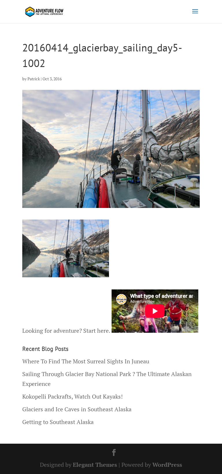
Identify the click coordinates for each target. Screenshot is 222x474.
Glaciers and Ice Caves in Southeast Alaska (77, 409)
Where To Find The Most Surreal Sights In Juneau (85, 361)
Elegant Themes (95, 465)
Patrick (33, 78)
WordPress (167, 465)
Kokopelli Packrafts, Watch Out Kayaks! (72, 396)
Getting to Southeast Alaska (58, 422)
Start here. (96, 330)
